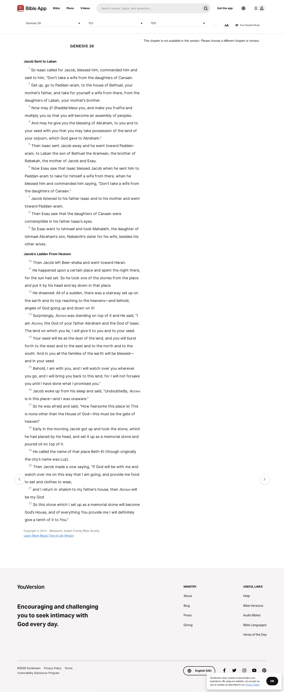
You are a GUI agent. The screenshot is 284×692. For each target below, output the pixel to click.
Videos (85, 8)
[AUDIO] (214, 25)
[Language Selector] (243, 8)
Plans (70, 8)
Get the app (225, 8)
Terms (69, 668)
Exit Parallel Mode (250, 25)
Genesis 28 (33, 23)
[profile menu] (259, 8)
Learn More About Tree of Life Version (49, 535)
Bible (56, 8)
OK (272, 681)
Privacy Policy (52, 668)
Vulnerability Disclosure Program (38, 673)
